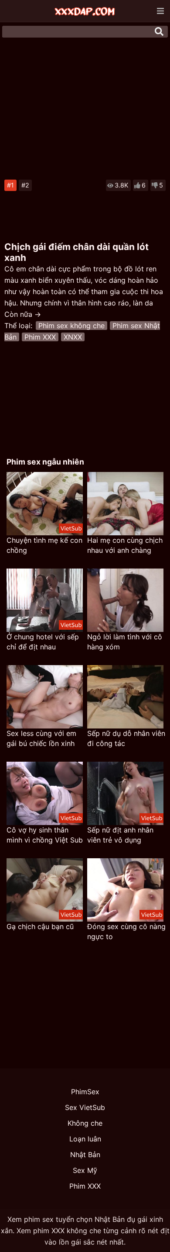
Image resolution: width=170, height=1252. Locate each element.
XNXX (73, 337)
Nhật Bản (85, 1154)
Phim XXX (40, 337)
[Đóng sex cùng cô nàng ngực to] (125, 890)
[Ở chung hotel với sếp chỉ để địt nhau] (44, 600)
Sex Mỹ (85, 1170)
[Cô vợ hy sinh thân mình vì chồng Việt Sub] (44, 793)
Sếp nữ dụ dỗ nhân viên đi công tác (126, 738)
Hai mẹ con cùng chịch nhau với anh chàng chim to (125, 545)
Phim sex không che (71, 325)
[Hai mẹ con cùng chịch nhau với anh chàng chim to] (125, 503)
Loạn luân (85, 1138)
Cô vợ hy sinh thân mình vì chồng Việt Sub (45, 834)
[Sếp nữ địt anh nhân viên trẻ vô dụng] (125, 793)
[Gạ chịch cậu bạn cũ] (44, 890)
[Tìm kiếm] (159, 31)
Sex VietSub (85, 1107)
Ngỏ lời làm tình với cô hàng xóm (124, 641)
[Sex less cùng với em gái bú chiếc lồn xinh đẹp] (44, 696)
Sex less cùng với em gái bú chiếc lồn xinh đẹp (41, 739)
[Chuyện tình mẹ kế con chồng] (44, 503)
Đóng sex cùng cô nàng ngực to (126, 931)
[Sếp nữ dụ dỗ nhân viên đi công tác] (125, 696)
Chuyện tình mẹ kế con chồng (44, 545)
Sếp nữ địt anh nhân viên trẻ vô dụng (120, 834)
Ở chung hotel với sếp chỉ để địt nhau (43, 641)
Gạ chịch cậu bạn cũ (40, 926)
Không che (85, 1123)
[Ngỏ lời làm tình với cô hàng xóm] (125, 600)
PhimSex (85, 1091)
